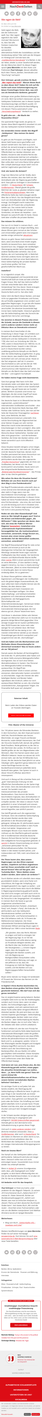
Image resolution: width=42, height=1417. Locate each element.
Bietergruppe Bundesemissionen (15, 472)
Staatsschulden (29, 1287)
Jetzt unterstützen (21, 1325)
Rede (38, 928)
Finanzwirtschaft (12, 1284)
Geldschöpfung (25, 1284)
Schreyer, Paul (17, 1287)
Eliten (3, 1284)
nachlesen (34, 413)
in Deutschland (30, 1134)
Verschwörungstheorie (11, 111)
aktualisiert (27, 235)
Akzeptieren (35, 1414)
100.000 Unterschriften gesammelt (25, 1120)
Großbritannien (7, 187)
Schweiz (29, 185)
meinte (9, 560)
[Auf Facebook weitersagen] (18, 15)
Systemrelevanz (7, 1291)
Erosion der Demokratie (10, 1272)
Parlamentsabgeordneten (14, 192)
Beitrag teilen (6, 13)
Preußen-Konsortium (10, 462)
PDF (12, 13)
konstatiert (15, 526)
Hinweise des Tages (22, 1341)
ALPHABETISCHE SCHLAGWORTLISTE (21, 1385)
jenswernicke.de (8, 1236)
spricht (4, 843)
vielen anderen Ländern (21, 1129)
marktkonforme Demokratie (13, 60)
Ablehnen (27, 1414)
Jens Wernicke (16, 26)
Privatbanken (6, 1287)
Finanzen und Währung (29, 1272)
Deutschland (17, 185)
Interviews (5, 1275)
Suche (39, 6)
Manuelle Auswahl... (7, 1414)
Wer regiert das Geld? (11, 82)
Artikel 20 (12, 1168)
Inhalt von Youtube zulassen (21, 715)
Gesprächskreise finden (21, 1373)
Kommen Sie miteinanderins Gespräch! (26, 1361)
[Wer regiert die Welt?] (29, 15)
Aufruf (21, 1370)
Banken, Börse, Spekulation (11, 1269)
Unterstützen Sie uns (21, 2)
